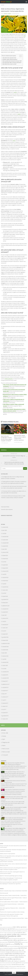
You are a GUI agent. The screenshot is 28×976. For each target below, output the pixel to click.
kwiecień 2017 (5, 703)
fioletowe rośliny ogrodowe (19, 929)
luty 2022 (4, 593)
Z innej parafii (5, 755)
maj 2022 (4, 583)
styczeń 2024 (5, 565)
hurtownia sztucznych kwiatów (11, 932)
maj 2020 (4, 659)
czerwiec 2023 (5, 571)
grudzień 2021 (5, 599)
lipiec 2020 (4, 653)
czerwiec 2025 (5, 552)
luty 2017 (4, 709)
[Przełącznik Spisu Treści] (20, 56)
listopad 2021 (5, 602)
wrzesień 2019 (5, 671)
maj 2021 (4, 621)
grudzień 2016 (5, 715)
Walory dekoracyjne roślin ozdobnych (6, 964)
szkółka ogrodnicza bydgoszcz (10, 960)
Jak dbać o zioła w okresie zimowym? (10, 59)
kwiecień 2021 (5, 624)
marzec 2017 (5, 706)
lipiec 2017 (4, 693)
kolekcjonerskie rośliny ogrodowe (13, 940)
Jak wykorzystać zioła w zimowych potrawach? (12, 62)
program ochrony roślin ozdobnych (12, 954)
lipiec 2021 (4, 615)
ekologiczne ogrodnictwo (7, 929)
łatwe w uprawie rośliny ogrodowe (20, 968)
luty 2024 (4, 561)
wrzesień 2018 (5, 678)
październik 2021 (6, 605)
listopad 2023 (5, 568)
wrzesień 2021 (5, 609)
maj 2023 (4, 574)
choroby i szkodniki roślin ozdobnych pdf (6, 927)
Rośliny (3, 745)
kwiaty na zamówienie (10, 946)
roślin (24, 35)
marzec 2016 (5, 719)
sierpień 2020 (5, 649)
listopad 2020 (5, 640)
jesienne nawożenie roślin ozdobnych (10, 937)
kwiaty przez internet (19, 946)
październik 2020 (6, 643)
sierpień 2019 (5, 675)
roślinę (19, 114)
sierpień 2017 (5, 690)
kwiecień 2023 (5, 577)
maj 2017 (4, 700)
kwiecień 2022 (5, 587)
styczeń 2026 (5, 539)
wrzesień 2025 (5, 543)
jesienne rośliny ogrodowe (13, 938)
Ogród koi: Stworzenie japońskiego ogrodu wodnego (11, 875)
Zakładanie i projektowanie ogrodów (10, 966)
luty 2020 (4, 668)
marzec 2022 (5, 590)
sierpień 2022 (5, 580)
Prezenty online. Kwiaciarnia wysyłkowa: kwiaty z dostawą (12, 912)
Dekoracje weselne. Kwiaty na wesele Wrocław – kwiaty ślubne (13, 895)
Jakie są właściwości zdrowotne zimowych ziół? (12, 60)
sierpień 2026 (5, 527)
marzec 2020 (5, 665)
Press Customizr (20, 974)
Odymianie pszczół (4, 893)
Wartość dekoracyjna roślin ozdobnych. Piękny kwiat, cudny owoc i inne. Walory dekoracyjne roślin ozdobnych (14, 798)
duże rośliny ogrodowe (20, 927)
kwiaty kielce (12, 944)
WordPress (11, 974)
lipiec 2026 (4, 530)
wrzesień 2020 (5, 646)
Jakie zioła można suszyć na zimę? (9, 64)
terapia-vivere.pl (7, 13)
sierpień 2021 (5, 612)
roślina (15, 92)
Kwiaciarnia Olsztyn (5, 942)
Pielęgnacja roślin (6, 742)
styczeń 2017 (5, 712)
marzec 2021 (5, 627)
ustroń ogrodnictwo (25, 962)
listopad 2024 (5, 555)
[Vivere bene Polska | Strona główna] (8, 2)
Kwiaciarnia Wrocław (24, 942)
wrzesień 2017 (5, 687)
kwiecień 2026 (5, 536)
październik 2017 (6, 684)
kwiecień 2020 (5, 662)
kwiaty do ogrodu (5, 944)
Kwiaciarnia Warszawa (14, 942)
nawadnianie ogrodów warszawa (10, 948)
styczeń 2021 (5, 634)
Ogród (2, 5)
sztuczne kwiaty (2, 962)
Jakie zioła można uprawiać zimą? (9, 57)
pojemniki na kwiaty (12, 953)
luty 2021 (4, 631)
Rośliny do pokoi (5, 748)
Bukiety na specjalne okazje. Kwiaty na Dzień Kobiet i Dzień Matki (13, 890)
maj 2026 (4, 533)
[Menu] (26, 1)
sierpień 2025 (5, 546)
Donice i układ (5, 733)
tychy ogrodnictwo (17, 962)
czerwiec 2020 (5, 656)
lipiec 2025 (4, 549)
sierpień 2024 (5, 558)
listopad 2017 (5, 681)
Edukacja (4, 736)
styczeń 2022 (5, 596)
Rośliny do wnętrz (6, 751)
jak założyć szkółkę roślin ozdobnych (16, 934)
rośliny (14, 140)
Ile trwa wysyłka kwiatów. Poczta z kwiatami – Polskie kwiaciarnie (13, 901)
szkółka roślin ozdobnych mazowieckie (16, 961)
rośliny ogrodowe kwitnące (10, 957)
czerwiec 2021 (5, 618)
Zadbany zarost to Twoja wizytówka (7, 853)
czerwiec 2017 (5, 697)
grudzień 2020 (5, 637)
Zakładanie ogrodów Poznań (20, 966)
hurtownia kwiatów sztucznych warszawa (11, 930)
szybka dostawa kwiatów (9, 962)
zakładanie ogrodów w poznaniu (7, 968)
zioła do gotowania (9, 378)
